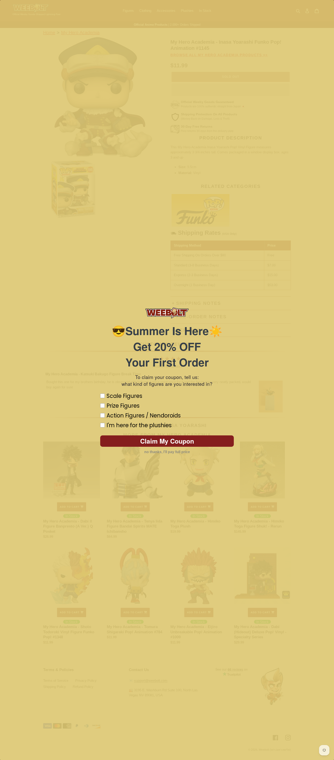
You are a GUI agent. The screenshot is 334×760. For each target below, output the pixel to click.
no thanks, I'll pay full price (167, 452)
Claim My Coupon (167, 441)
